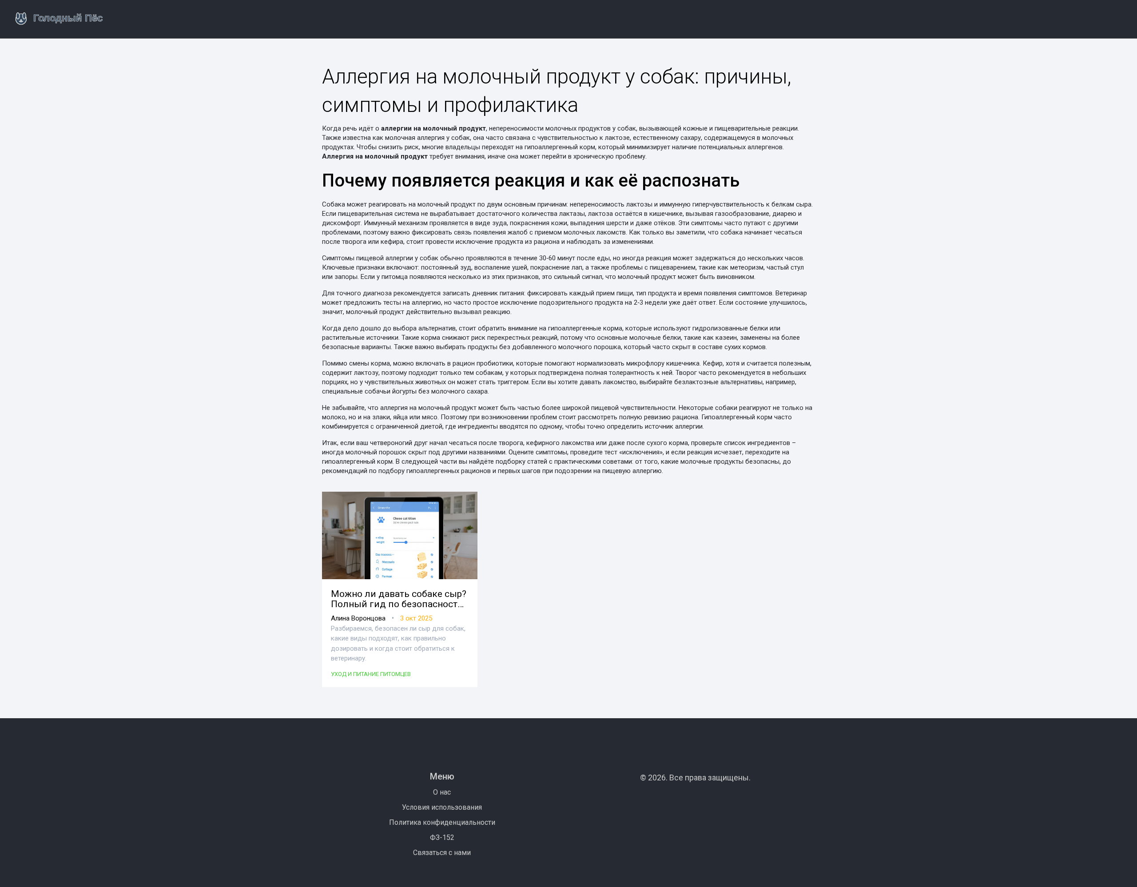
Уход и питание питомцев (371, 674)
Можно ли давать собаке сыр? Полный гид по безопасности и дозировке (398, 599)
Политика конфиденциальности (442, 822)
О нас (442, 792)
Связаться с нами (442, 852)
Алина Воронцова (358, 618)
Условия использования (442, 807)
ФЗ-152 (442, 837)
